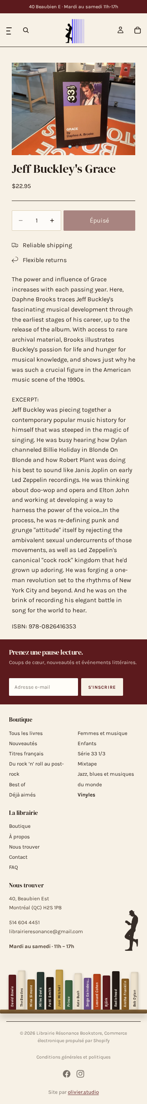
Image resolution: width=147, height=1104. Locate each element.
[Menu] (9, 30)
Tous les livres (26, 733)
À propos (19, 837)
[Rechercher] (25, 30)
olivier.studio (83, 1092)
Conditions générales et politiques (73, 1057)
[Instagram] (80, 1074)
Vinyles (86, 795)
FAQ (13, 867)
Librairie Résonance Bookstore (69, 1033)
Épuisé (99, 220)
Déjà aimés (22, 795)
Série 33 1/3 (91, 754)
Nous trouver (24, 847)
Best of (17, 784)
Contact (18, 857)
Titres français (26, 754)
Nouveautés (23, 743)
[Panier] (137, 30)
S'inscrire (102, 687)
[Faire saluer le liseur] (131, 930)
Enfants (87, 743)
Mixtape (87, 764)
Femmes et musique (102, 733)
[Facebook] (66, 1074)
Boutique (20, 826)
